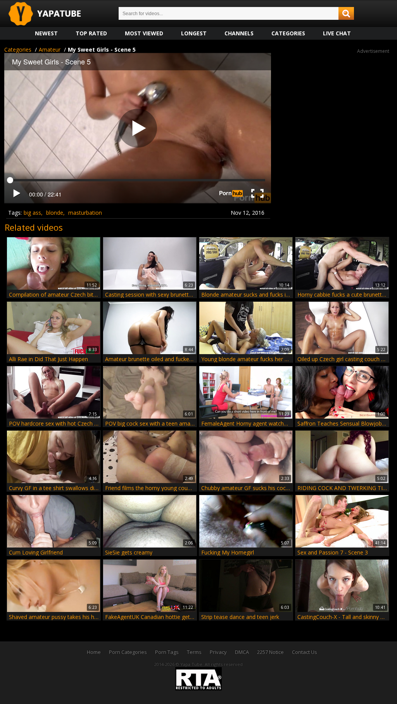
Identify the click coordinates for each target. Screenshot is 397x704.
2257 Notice (270, 651)
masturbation (85, 212)
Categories (288, 33)
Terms (194, 651)
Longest (194, 33)
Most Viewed (144, 33)
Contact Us (304, 651)
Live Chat (337, 33)
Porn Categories (128, 651)
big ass (32, 212)
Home (94, 651)
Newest (46, 33)
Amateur (49, 49)
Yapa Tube (50, 14)
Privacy (218, 651)
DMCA (242, 651)
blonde (54, 212)
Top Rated (91, 33)
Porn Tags (167, 651)
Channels (239, 33)
